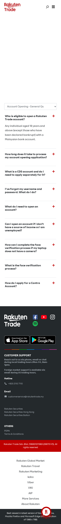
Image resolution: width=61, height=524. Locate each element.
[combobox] (47, 7)
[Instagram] (52, 317)
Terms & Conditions (14, 434)
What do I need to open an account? (21, 208)
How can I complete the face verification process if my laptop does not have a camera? (25, 248)
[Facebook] (35, 317)
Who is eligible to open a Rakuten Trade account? (26, 118)
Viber (30, 482)
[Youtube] (43, 317)
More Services (30, 498)
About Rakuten (30, 504)
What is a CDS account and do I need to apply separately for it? (25, 173)
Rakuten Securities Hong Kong (19, 412)
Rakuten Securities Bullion (17, 415)
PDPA (7, 430)
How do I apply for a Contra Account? (22, 285)
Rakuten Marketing (30, 471)
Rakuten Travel (30, 466)
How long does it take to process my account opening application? (26, 156)
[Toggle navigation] (53, 7)
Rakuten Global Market (30, 460)
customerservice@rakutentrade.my (26, 396)
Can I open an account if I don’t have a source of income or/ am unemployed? (25, 227)
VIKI (30, 488)
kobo (31, 477)
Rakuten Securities (13, 408)
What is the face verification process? (23, 267)
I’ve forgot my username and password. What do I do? (23, 191)
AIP (30, 493)
